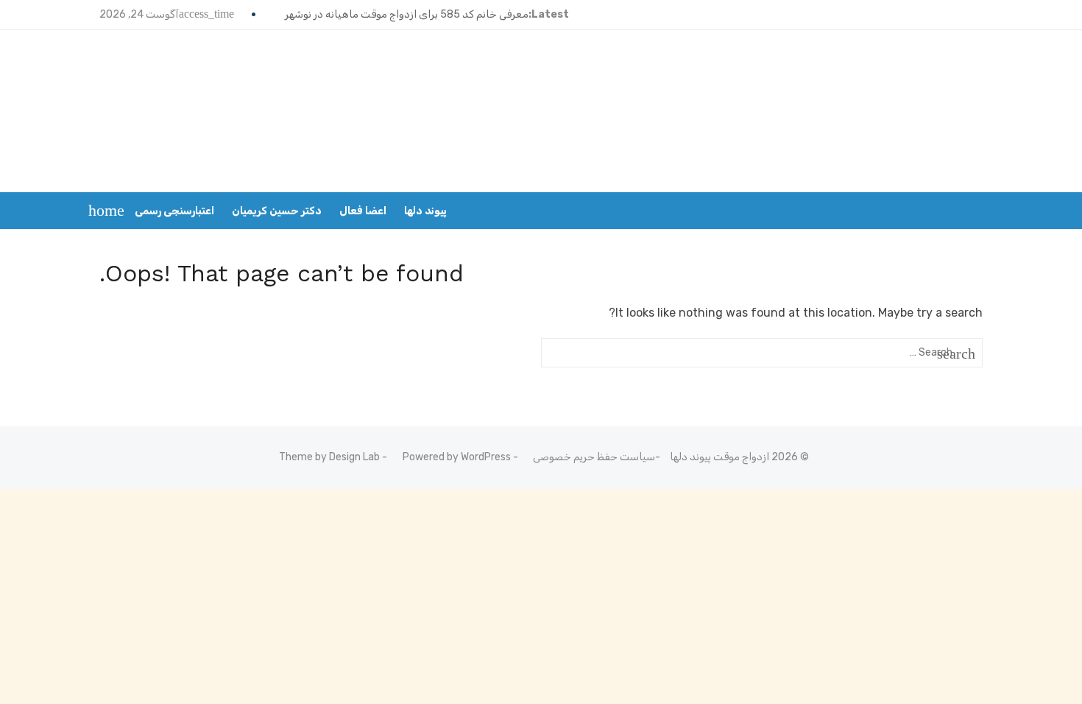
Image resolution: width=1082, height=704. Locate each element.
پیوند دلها (425, 211)
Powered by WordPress (457, 457)
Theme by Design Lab (329, 457)
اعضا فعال (362, 211)
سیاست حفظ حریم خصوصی (594, 457)
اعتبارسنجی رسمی (174, 211)
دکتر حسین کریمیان (277, 211)
